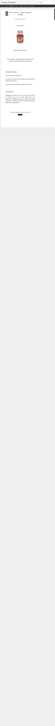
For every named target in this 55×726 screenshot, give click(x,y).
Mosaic (16, 6)
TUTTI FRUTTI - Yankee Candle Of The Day (20, 13)
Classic (2, 6)
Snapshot (26, 6)
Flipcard (7, 6)
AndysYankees (26, 112)
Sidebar (21, 6)
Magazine (12, 6)
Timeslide (31, 6)
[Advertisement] (43, 33)
